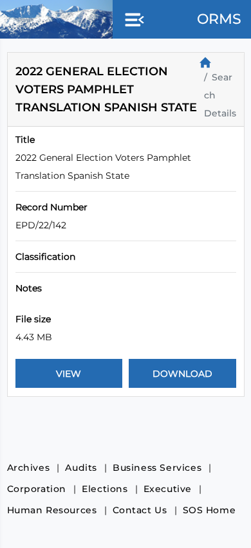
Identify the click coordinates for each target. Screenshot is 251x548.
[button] (132, 21)
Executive (168, 489)
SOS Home (209, 510)
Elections (104, 489)
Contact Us (140, 510)
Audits (81, 467)
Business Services (157, 467)
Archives (28, 467)
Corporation (37, 489)
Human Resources (52, 510)
